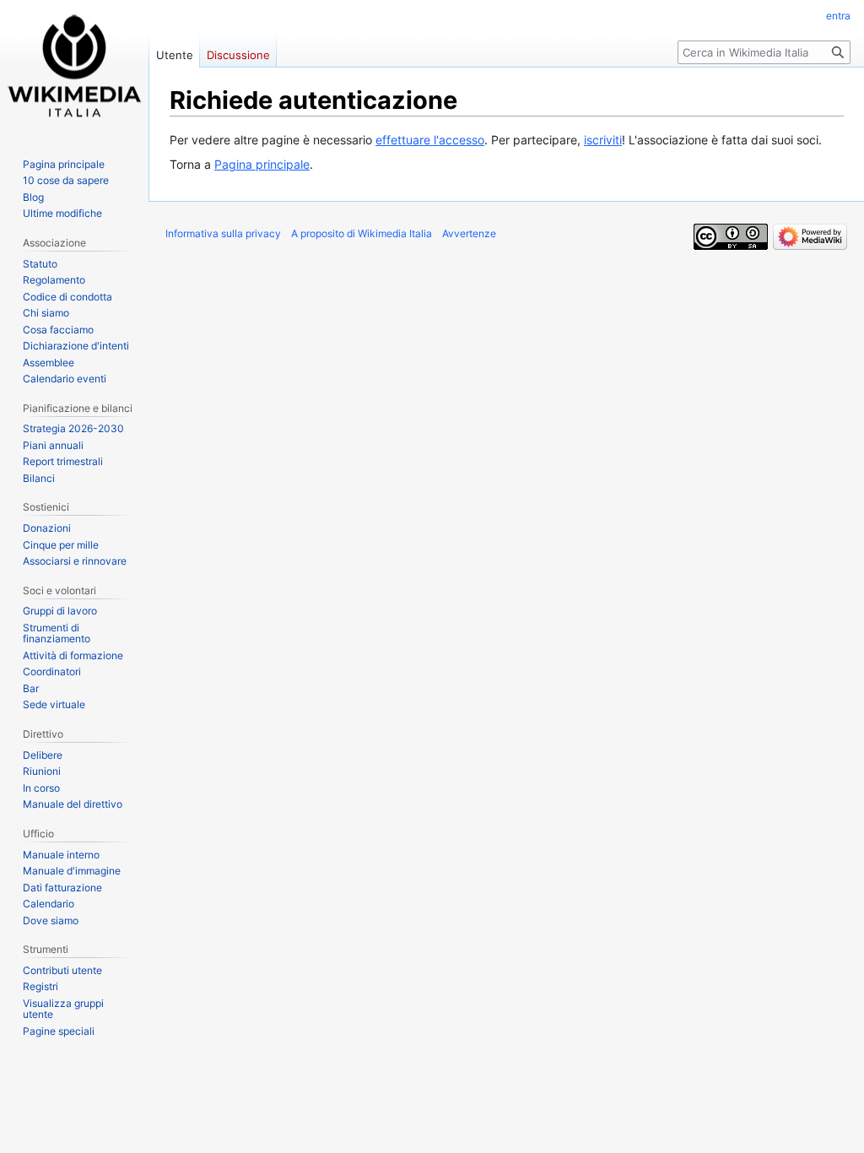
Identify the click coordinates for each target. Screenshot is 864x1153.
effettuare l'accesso (429, 140)
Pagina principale (262, 164)
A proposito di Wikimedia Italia (361, 233)
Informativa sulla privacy (223, 233)
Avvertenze (469, 233)
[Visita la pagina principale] (74, 67)
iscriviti (603, 140)
